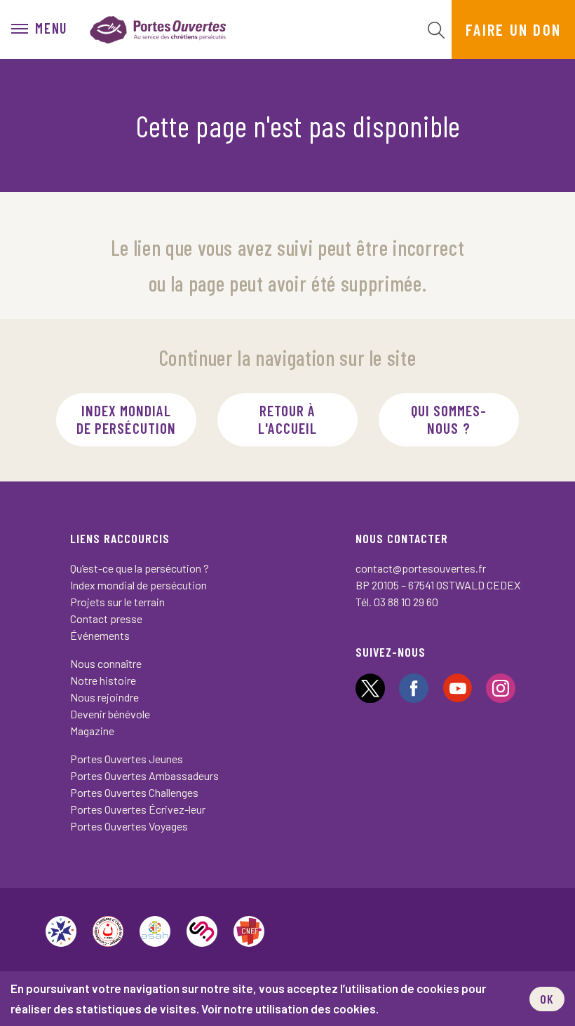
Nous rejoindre (104, 697)
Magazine (92, 730)
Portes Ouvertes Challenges (134, 792)
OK (547, 998)
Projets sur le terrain (117, 601)
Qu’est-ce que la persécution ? (139, 568)
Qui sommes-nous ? (449, 419)
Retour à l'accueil (287, 419)
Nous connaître (106, 663)
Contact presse (106, 618)
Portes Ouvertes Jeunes (126, 758)
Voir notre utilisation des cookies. (290, 1008)
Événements (100, 635)
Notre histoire (103, 680)
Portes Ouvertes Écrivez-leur (137, 809)
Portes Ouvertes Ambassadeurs (144, 775)
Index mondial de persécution (126, 419)
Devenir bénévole (110, 713)
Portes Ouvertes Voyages (129, 826)
